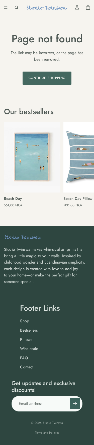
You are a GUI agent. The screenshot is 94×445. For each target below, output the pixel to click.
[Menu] (6, 7)
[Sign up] (75, 403)
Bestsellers (28, 330)
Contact (26, 367)
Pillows (26, 339)
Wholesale (29, 349)
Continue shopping (47, 78)
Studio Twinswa (53, 423)
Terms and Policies (47, 432)
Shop (24, 321)
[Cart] (87, 7)
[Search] (16, 7)
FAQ (24, 358)
